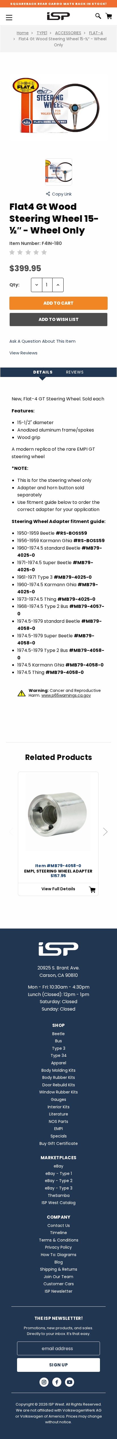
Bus (58, 1041)
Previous (13, 837)
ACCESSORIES (68, 33)
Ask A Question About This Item (42, 341)
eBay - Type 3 (58, 1188)
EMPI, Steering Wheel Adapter (58, 871)
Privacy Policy (58, 1247)
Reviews (75, 372)
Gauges (58, 1099)
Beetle (58, 1034)
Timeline (58, 1233)
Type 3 (58, 1048)
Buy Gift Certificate (58, 1143)
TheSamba (59, 1195)
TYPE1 (42, 33)
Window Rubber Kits (58, 1092)
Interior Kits (59, 1107)
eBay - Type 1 (58, 1173)
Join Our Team (58, 1277)
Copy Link (62, 193)
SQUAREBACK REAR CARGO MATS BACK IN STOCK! (58, 3)
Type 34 (59, 1055)
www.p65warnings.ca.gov (66, 695)
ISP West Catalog (59, 1203)
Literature (58, 1114)
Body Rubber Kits (58, 1077)
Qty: (14, 285)
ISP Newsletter (58, 1291)
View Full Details (58, 889)
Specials (59, 1136)
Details (43, 372)
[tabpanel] (58, 834)
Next (108, 837)
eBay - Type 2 (58, 1180)
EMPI (58, 1128)
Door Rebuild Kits (58, 1085)
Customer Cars (58, 1284)
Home (23, 33)
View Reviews (23, 353)
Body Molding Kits (58, 1070)
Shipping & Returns (58, 1269)
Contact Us (58, 1225)
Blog (59, 1262)
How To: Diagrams (58, 1255)
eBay (58, 1166)
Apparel (58, 1063)
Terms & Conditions (58, 1240)
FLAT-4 (96, 33)
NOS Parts (58, 1121)
